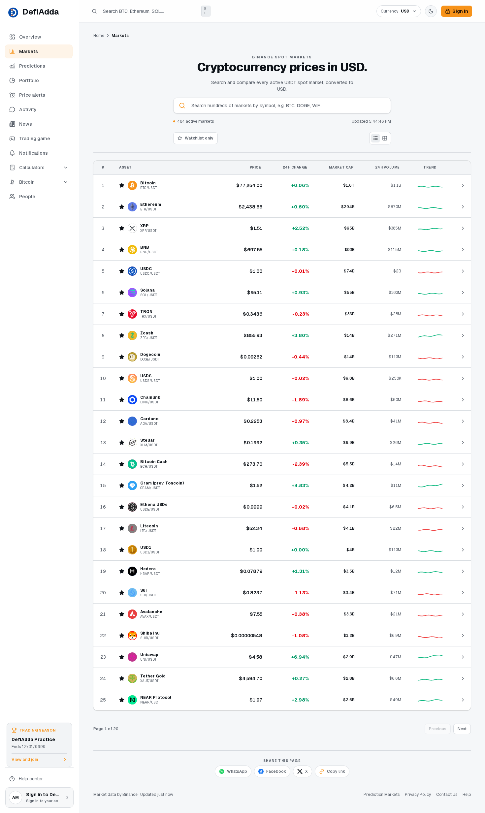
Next (462, 729)
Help (467, 794)
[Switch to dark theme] (431, 11)
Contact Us (446, 794)
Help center (31, 779)
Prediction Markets (382, 794)
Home (98, 35)
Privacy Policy (418, 794)
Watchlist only (199, 138)
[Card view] (384, 138)
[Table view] (375, 138)
